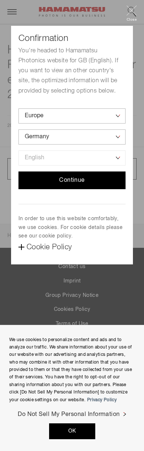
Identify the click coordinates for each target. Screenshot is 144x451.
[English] (72, 158)
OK (72, 431)
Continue (72, 180)
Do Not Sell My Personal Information (69, 414)
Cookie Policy (49, 247)
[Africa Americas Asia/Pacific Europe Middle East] (72, 116)
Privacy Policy (102, 400)
